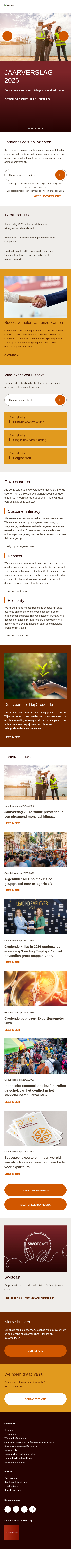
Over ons (9, 1430)
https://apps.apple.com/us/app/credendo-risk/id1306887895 (31, 1528)
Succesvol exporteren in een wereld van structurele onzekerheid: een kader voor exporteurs (35, 1162)
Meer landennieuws (36, 1190)
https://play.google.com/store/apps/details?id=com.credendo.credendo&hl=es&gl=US (32, 1536)
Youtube (16, 1509)
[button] (35, 175)
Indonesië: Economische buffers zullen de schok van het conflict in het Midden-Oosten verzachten (35, 1090)
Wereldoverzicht (47, 196)
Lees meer (12, 91)
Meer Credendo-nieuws (35, 1204)
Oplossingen (11, 1478)
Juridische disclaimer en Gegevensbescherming (29, 1442)
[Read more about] (35, 782)
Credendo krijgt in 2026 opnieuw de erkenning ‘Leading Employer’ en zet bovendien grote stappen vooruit (33, 951)
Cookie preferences (14, 1462)
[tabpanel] (35, 72)
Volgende (64, 36)
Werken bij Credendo (15, 1438)
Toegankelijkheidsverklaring (18, 1458)
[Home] (9, 7)
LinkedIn (7, 1509)
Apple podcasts (32, 1509)
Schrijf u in (35, 1351)
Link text (35, 420)
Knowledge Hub (12, 1490)
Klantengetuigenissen (15, 1482)
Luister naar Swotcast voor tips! (30, 1298)
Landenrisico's (11, 1486)
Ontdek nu (12, 355)
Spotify (24, 1509)
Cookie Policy (11, 1450)
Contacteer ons (35, 1399)
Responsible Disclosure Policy (20, 1454)
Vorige (7, 36)
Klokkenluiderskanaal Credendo (21, 1446)
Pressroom (10, 1434)
